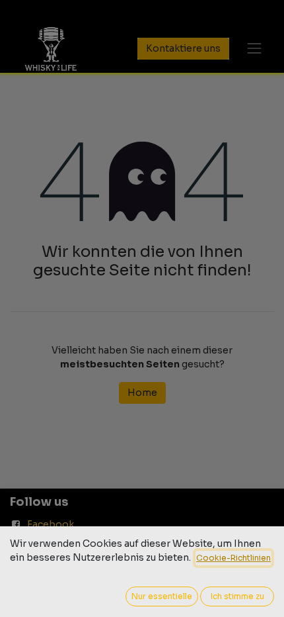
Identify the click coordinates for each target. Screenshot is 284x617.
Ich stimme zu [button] (237, 596)
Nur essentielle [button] (161, 596)
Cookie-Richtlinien (233, 558)
